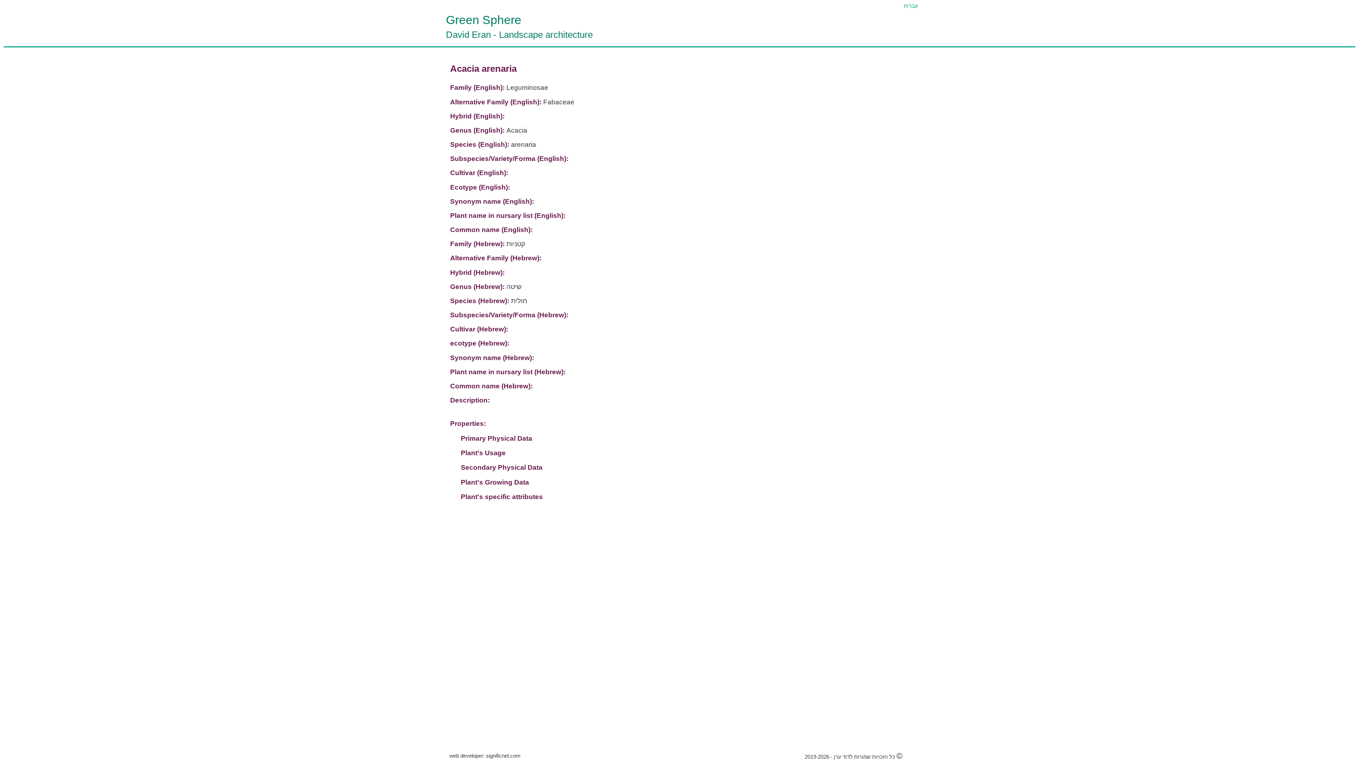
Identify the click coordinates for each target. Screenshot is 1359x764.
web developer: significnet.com (485, 756)
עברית (911, 6)
